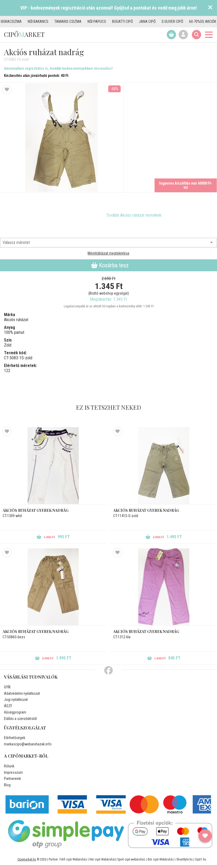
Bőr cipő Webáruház (161, 859)
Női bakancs (20, 21)
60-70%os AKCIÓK (185, 21)
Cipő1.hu (200, 859)
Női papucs (79, 21)
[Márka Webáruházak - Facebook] (108, 671)
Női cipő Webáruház (102, 859)
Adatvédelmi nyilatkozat (22, 693)
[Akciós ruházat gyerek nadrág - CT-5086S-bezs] (53, 586)
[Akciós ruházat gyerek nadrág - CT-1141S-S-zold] (164, 465)
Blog (7, 785)
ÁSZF (8, 706)
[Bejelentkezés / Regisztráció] (183, 34)
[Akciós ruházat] (25, 215)
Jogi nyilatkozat (16, 699)
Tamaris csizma (50, 21)
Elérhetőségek (14, 738)
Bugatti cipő (105, 21)
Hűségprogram (15, 712)
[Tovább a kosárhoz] (171, 34)
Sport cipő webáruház (131, 859)
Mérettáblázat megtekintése (108, 253)
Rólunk (9, 766)
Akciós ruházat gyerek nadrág (36, 510)
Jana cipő (129, 21)
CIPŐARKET (24, 34)
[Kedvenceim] (205, 835)
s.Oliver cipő (155, 21)
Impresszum (13, 772)
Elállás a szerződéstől (20, 719)
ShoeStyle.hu (184, 859)
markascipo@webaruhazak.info (28, 744)
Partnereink (12, 778)
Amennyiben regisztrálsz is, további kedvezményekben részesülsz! (58, 68)
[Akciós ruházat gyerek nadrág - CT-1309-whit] (53, 465)
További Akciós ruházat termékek (133, 215)
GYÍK (7, 687)
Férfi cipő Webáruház (73, 859)
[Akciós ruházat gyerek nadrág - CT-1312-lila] (164, 586)
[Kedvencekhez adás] (7, 89)
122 (7, 370)
